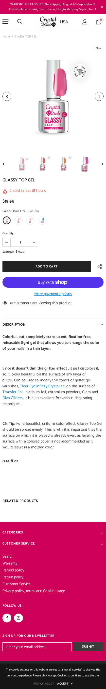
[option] (53, 96)
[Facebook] (6, 618)
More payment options (53, 294)
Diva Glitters (12, 398)
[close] (101, 6)
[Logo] (53, 21)
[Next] (99, 96)
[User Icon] (85, 21)
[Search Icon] (19, 21)
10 (11, 303)
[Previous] (6, 96)
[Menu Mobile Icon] (5, 22)
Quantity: (8, 233)
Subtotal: (8, 251)
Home (6, 36)
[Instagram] (18, 618)
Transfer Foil (13, 392)
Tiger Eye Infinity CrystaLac (42, 386)
